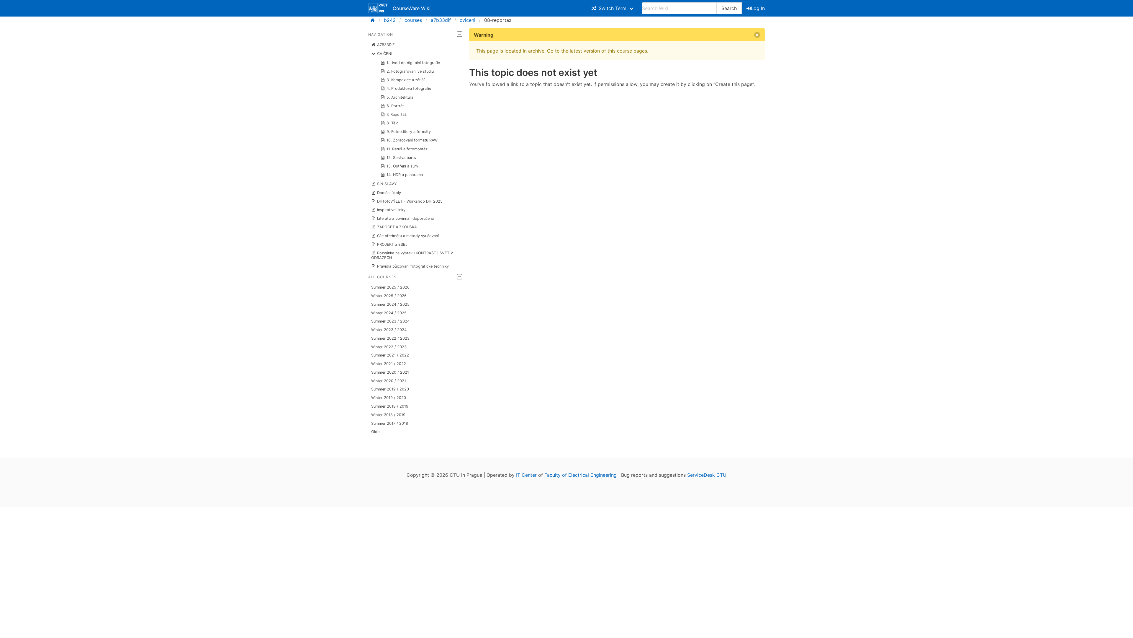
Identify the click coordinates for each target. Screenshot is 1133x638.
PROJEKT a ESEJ (392, 244)
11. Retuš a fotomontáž (407, 149)
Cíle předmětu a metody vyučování (408, 236)
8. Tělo (393, 123)
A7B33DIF (386, 45)
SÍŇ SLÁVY (387, 184)
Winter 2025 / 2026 (389, 296)
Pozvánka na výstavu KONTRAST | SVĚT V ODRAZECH (412, 255)
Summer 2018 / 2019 (389, 406)
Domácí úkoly (389, 193)
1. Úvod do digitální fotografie (413, 63)
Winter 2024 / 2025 (389, 313)
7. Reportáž (397, 114)
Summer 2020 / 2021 (390, 372)
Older (376, 431)
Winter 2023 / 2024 (389, 330)
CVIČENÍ (384, 53)
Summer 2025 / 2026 (390, 287)
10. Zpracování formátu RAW (412, 140)
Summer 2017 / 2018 (389, 423)
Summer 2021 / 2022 (390, 355)
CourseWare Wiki (411, 8)
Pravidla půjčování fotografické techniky (413, 266)
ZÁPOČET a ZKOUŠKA (397, 227)
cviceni (467, 20)
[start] (375, 20)
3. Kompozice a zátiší (406, 80)
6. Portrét (395, 106)
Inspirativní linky (391, 210)
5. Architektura (400, 97)
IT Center (526, 475)
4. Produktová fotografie (409, 88)
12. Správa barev (402, 157)
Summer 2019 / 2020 (390, 389)
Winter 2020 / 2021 (388, 381)
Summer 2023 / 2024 (390, 321)
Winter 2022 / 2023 (389, 347)
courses (413, 20)
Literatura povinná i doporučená (405, 218)
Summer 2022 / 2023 (390, 338)
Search (729, 8)
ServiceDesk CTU (706, 475)
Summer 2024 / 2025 (390, 304)
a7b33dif (441, 20)
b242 (390, 20)
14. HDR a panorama (405, 174)
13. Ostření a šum (402, 166)
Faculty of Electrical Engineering (580, 475)
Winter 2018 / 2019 (388, 415)
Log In (758, 8)
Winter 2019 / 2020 (388, 398)
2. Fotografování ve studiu (410, 71)
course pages (632, 51)
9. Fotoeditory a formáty (409, 131)
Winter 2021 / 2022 (388, 364)
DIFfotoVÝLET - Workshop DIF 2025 (410, 201)
